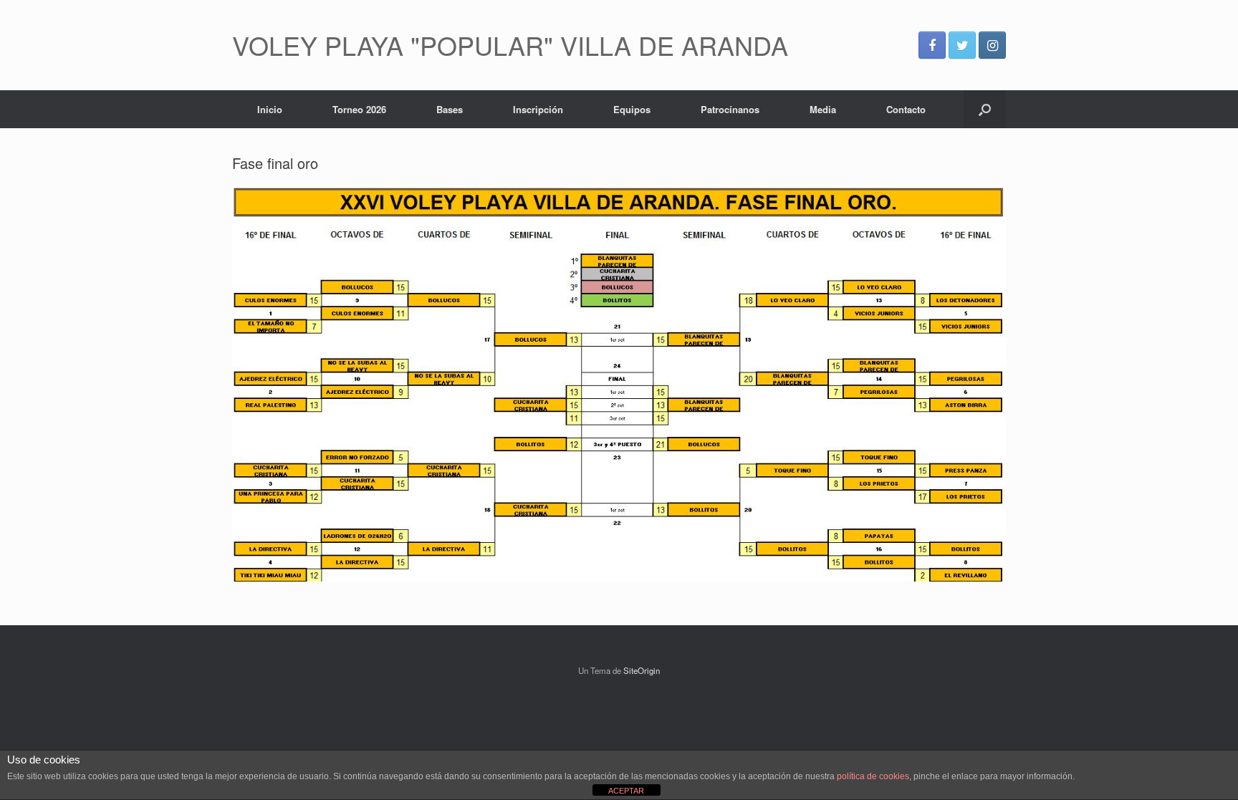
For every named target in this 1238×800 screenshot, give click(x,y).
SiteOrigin (641, 670)
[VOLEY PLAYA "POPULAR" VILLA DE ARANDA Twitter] (962, 45)
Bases (449, 109)
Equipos (632, 109)
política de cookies (873, 776)
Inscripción (538, 109)
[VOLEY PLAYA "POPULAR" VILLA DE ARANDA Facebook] (932, 45)
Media (823, 109)
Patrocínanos (730, 109)
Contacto (906, 109)
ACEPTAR (626, 790)
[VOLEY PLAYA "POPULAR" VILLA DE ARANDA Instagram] (992, 45)
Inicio (269, 109)
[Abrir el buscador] (985, 109)
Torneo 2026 (359, 109)
